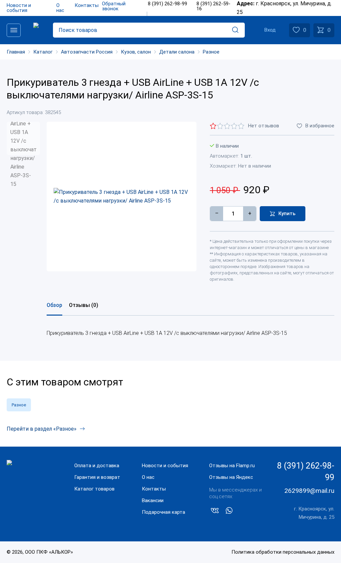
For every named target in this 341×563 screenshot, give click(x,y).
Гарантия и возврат (97, 477)
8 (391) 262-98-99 (305, 471)
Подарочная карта (163, 512)
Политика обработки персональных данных (282, 552)
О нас (148, 477)
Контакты (154, 489)
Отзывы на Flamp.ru (232, 466)
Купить (286, 213)
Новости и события (165, 466)
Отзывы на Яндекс (231, 477)
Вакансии (153, 500)
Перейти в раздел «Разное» (42, 429)
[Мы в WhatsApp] (229, 512)
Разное (19, 404)
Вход (270, 30)
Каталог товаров (94, 489)
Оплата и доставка (96, 466)
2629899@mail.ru (309, 490)
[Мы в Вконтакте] (215, 512)
